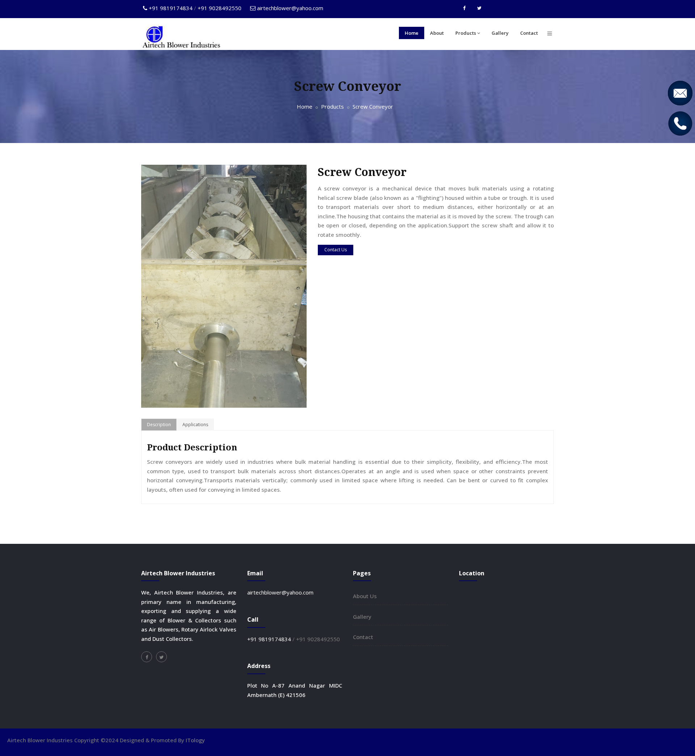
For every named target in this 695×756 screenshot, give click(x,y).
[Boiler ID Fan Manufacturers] (224, 285)
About (437, 33)
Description (159, 424)
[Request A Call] (680, 122)
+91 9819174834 (171, 8)
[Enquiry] (680, 92)
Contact (529, 33)
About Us (365, 596)
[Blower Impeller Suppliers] (161, 656)
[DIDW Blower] (549, 33)
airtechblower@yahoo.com (290, 8)
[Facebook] (464, 8)
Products (465, 33)
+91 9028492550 (218, 8)
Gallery (500, 33)
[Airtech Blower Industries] (180, 37)
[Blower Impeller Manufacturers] (146, 656)
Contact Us (335, 250)
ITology (195, 740)
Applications (195, 424)
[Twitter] (479, 8)
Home (411, 33)
